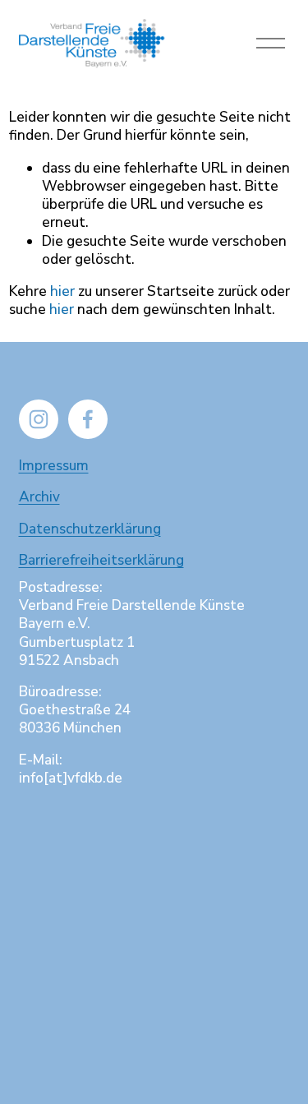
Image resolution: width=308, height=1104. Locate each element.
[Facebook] (88, 419)
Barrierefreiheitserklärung (101, 561)
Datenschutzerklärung (90, 529)
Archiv (39, 497)
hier (62, 291)
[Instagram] (38, 419)
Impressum (54, 466)
